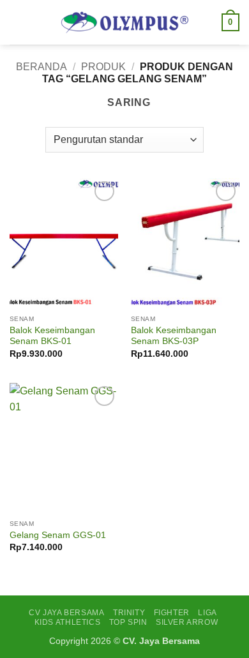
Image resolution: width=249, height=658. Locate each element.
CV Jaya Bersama (66, 612)
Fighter (172, 612)
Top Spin (128, 622)
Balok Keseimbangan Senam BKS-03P (173, 336)
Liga (207, 612)
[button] (17, 22)
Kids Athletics (67, 622)
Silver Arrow (187, 622)
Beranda (41, 66)
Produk (103, 66)
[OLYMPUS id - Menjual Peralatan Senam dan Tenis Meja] (124, 22)
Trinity (129, 612)
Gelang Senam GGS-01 (58, 535)
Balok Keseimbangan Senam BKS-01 (52, 336)
